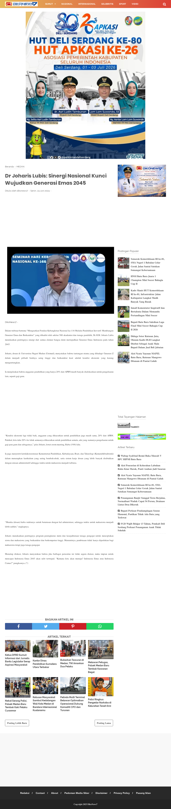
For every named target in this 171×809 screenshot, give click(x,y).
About (54, 793)
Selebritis (107, 4)
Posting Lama (104, 723)
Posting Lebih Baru (17, 723)
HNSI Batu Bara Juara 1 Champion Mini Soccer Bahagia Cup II (147, 279)
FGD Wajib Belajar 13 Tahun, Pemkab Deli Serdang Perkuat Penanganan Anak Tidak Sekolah (141, 527)
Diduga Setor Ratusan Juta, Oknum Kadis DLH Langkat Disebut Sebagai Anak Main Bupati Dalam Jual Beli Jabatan (147, 341)
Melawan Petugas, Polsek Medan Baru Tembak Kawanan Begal (98, 667)
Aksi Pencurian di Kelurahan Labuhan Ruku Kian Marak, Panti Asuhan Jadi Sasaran (141, 467)
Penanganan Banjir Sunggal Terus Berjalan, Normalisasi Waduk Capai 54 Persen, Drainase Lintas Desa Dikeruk (141, 501)
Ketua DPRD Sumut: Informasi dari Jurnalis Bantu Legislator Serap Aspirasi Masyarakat (17, 660)
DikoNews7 (92, 804)
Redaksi (24, 793)
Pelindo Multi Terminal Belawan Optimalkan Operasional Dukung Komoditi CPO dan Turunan (72, 704)
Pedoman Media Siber (76, 793)
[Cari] (164, 4)
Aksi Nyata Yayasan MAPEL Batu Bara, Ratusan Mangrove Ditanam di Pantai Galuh (146, 357)
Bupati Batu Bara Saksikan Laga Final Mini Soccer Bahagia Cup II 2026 (147, 325)
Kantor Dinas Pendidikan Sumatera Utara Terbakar (45, 663)
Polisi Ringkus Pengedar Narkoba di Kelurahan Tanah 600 (99, 702)
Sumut (49, 4)
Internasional (87, 4)
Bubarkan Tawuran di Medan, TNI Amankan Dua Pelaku (72, 663)
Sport (122, 4)
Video (135, 4)
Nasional (66, 4)
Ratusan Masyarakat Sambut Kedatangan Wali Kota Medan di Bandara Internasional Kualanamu (45, 704)
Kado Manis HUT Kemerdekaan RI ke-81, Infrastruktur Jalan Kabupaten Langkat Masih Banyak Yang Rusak (147, 296)
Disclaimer (101, 793)
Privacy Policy (122, 793)
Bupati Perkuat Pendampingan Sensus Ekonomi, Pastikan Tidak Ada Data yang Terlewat (139, 514)
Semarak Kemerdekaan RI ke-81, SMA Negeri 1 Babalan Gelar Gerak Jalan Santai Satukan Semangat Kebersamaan (148, 264)
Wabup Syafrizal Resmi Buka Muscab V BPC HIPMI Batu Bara (139, 457)
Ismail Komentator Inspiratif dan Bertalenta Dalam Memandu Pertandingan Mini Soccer (148, 311)
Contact (40, 793)
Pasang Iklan (143, 793)
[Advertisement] (59, 219)
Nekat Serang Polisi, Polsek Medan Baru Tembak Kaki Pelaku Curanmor (16, 705)
